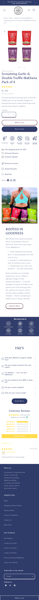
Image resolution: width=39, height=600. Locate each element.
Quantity (4, 110)
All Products (8, 538)
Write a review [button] (19, 436)
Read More (19, 401)
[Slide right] (24, 67)
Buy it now (19, 129)
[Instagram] (14, 180)
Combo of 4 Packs (10, 548)
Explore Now (14, 306)
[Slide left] (15, 67)
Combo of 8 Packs (10, 553)
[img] (7, 449)
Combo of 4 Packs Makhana (23, 18)
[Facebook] (8, 180)
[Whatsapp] (11, 180)
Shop (10, 18)
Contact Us (8, 520)
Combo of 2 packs (10, 543)
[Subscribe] (32, 576)
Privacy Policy (9, 510)
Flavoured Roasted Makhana (14, 558)
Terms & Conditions (11, 515)
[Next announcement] (35, 2)
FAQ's (6, 501)
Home (6, 18)
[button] (4, 10)
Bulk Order (8, 525)
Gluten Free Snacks (11, 562)
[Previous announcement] (4, 2)
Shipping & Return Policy (13, 505)
